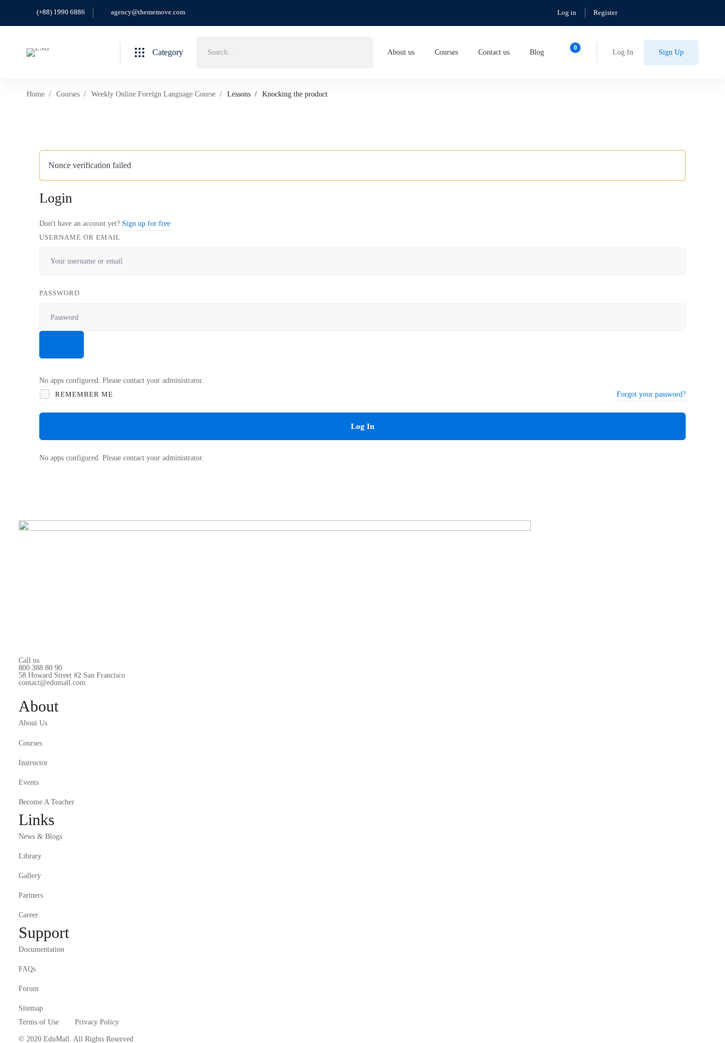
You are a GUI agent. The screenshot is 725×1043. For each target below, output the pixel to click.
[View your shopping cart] (572, 52)
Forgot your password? (651, 394)
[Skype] (51, 691)
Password (59, 293)
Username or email (79, 237)
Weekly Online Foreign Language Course (153, 94)
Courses (68, 94)
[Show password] (61, 344)
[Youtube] (68, 691)
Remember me (83, 394)
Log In (362, 426)
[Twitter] (18, 691)
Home (36, 94)
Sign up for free (146, 223)
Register (605, 12)
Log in (566, 12)
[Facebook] (35, 691)
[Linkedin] (84, 691)
